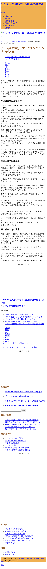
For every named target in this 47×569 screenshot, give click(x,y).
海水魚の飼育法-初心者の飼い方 (17, 541)
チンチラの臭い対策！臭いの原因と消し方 (21, 420)
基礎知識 (8, 16)
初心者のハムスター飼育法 (15, 531)
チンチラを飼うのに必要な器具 (17, 447)
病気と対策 (9, 25)
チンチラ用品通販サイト (14, 306)
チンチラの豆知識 (12, 443)
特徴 (13, 59)
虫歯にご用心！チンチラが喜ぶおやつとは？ (22, 424)
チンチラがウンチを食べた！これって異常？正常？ (25, 401)
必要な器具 (9, 21)
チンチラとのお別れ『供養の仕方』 (15, 343)
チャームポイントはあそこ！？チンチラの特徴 (19, 347)
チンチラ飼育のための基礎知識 (17, 57)
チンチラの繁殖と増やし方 (15, 441)
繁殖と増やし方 (11, 23)
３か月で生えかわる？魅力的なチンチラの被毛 (23, 317)
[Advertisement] (23, 280)
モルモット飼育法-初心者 (15, 534)
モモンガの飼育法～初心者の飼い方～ (20, 536)
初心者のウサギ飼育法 (14, 529)
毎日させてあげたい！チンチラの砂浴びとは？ (23, 422)
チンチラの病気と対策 (14, 438)
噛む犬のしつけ (11, 543)
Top (2, 565)
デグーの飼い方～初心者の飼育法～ (19, 538)
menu (3, 12)
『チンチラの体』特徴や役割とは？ (19, 314)
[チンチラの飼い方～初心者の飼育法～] (23, 36)
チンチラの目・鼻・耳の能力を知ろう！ (21, 319)
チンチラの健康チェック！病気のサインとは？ (23, 392)
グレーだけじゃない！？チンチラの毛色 (21, 321)
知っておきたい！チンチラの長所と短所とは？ (23, 405)
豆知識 (7, 28)
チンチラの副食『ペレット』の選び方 (20, 427)
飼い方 (7, 19)
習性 (17, 59)
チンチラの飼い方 (12, 445)
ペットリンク (10, 554)
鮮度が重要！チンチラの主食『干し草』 (21, 429)
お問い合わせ (10, 552)
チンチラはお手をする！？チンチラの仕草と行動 (24, 324)
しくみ (7, 59)
